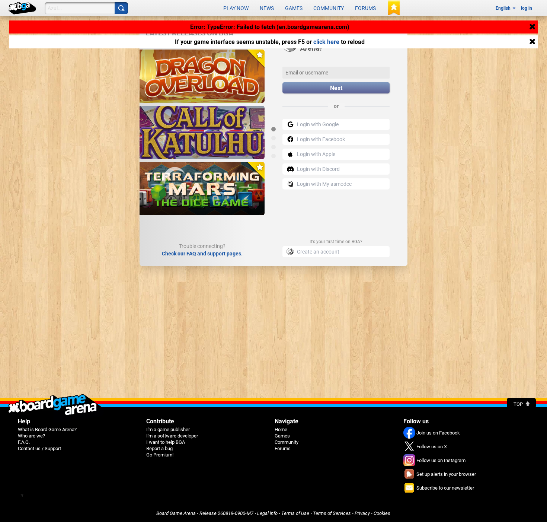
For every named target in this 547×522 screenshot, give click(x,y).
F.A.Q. (24, 442)
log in (526, 8)
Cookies (382, 513)
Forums (365, 8)
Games (294, 8)
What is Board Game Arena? (47, 429)
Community (328, 8)
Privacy (362, 513)
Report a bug (159, 448)
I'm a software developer (172, 436)
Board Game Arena (176, 513)
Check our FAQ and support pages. (202, 254)
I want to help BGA (165, 442)
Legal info (267, 513)
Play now (236, 8)
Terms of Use (295, 513)
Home (281, 429)
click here (326, 41)
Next (336, 88)
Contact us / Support (39, 448)
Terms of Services (332, 513)
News (267, 8)
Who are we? (31, 436)
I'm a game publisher (168, 429)
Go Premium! (159, 455)
